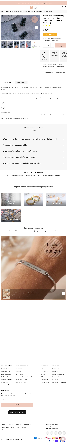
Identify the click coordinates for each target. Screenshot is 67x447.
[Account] (58, 7)
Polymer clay (4, 382)
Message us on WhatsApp (59, 382)
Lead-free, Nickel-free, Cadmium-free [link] (54, 66)
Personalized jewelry (6, 379)
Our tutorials (19, 368)
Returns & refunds (21, 427)
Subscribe (17, 404)
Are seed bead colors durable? (15, 145)
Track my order (45, 371)
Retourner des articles (17, 412)
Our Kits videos (19, 374)
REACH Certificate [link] (57, 64)
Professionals (55, 376)
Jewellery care (44, 379)
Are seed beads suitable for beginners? (19, 157)
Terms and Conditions (7, 424)
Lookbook (18, 371)
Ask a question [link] (48, 64)
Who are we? (55, 368)
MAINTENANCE (21, 82)
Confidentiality (27, 424)
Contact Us (55, 379)
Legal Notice (18, 424)
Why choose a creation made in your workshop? (22, 163)
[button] (36, 27)
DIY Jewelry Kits (5, 376)
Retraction (5, 430)
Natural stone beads (6, 385)
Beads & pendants (6, 374)
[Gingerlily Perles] (34, 7)
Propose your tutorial (21, 382)
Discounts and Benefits (58, 374)
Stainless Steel (5, 368)
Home (2, 11)
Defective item (45, 376)
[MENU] (2, 7)
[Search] (5, 7)
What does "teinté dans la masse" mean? (20, 151)
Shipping (13, 427)
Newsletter (55, 371)
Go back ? (43, 374)
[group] (20, 27)
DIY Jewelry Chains (6, 371)
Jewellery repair (45, 382)
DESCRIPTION (7, 82)
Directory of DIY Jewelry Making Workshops (26, 376)
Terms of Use (5, 427)
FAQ (42, 368)
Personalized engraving (21, 379)
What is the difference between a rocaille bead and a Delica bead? (30, 139)
